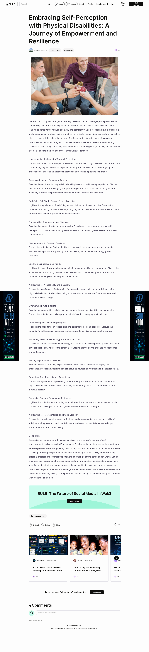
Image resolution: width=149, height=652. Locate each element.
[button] (81, 4)
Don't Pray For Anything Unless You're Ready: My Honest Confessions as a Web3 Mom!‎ (87, 569)
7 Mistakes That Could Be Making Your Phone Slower (47, 569)
